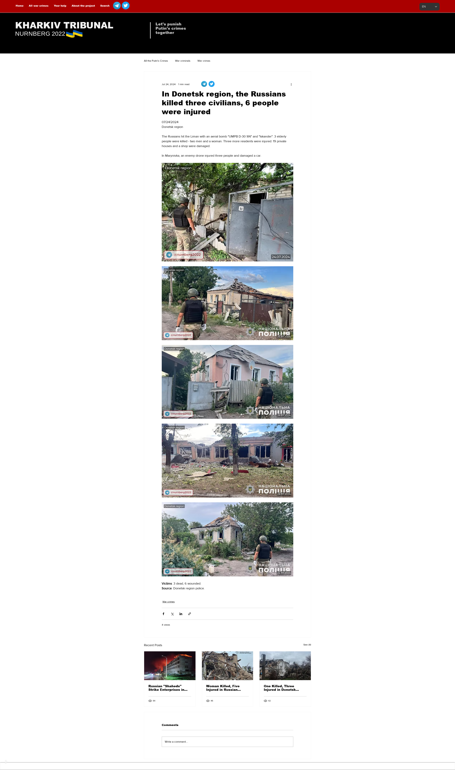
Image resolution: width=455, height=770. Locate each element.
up (5, 762)
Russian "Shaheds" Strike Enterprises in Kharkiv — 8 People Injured (166, 687)
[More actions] (291, 84)
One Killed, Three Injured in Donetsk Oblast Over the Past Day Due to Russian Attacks (282, 687)
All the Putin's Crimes (156, 60)
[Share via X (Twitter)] (172, 613)
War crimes (203, 60)
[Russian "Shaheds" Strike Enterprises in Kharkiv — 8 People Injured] (170, 665)
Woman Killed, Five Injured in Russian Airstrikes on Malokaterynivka (223, 687)
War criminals (182, 60)
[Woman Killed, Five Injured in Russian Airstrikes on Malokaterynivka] (227, 665)
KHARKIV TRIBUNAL (64, 25)
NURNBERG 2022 (40, 33)
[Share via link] (189, 613)
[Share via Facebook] (163, 613)
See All (307, 644)
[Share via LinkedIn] (181, 613)
